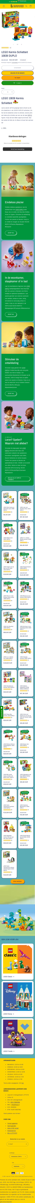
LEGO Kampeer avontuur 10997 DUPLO (25, 657)
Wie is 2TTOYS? (12, 1133)
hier (23, 1083)
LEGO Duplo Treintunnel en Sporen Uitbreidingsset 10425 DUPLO (9, 868)
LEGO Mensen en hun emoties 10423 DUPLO (25, 596)
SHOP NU (11, 233)
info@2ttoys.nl (15, 1105)
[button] (4, 6)
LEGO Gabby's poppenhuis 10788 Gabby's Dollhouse (24, 687)
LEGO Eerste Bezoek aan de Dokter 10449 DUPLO (25, 837)
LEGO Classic (7, 977)
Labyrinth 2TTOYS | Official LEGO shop (15, 1176)
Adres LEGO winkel (13, 1128)
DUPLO (30, 115)
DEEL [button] (4, 128)
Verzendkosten (15, 62)
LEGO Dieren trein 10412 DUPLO (24, 744)
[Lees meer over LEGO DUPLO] (15, 103)
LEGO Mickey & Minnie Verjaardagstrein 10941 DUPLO (9, 745)
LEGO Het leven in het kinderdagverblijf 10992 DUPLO (25, 628)
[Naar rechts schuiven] (22, 44)
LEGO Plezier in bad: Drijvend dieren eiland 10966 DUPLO (9, 597)
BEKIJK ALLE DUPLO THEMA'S (14, 478)
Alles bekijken (17, 881)
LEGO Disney (7, 1014)
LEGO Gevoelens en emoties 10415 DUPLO (9, 686)
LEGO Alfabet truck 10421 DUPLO (8, 538)
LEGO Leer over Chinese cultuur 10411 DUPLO (25, 509)
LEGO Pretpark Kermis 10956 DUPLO (25, 567)
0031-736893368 (15, 1102)
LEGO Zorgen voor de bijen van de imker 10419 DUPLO (9, 568)
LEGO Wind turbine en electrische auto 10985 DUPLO (9, 509)
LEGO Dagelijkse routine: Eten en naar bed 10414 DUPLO (9, 837)
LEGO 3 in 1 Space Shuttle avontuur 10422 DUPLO (25, 539)
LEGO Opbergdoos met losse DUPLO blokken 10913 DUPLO (25, 776)
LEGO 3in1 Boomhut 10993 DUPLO (8, 627)
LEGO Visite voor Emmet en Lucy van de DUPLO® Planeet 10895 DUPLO (26, 716)
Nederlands (23, 1)
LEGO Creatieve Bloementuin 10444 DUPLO (24, 806)
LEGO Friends (7, 1051)
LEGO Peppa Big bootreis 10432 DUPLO (9, 715)
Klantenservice (11, 1131)
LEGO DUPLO (20, 210)
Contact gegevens (12, 1123)
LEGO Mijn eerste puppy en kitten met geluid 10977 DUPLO (8, 776)
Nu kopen (17, 78)
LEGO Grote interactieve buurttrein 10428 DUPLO (9, 806)
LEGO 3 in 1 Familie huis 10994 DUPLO (8, 657)
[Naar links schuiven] (13, 44)
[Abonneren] (26, 1144)
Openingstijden (11, 1126)
